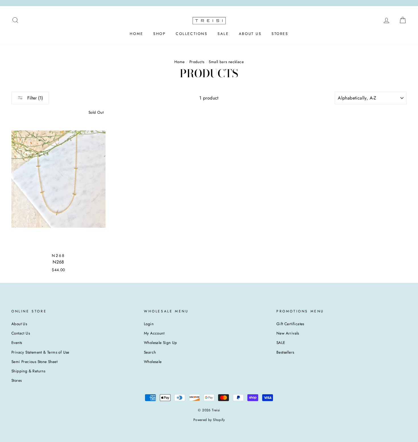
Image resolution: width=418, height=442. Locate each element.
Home (179, 62)
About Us (19, 324)
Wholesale (153, 361)
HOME (136, 33)
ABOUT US (250, 33)
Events (16, 342)
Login (149, 324)
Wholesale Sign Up (160, 342)
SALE (223, 33)
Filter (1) (34, 98)
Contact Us (20, 333)
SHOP (159, 33)
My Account (154, 333)
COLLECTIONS (192, 33)
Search (150, 352)
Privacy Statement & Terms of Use (40, 352)
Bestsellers (285, 352)
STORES (280, 33)
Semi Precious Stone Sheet (34, 361)
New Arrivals (287, 333)
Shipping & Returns (28, 371)
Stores (16, 380)
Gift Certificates (290, 324)
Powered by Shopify (209, 419)
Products (196, 62)
